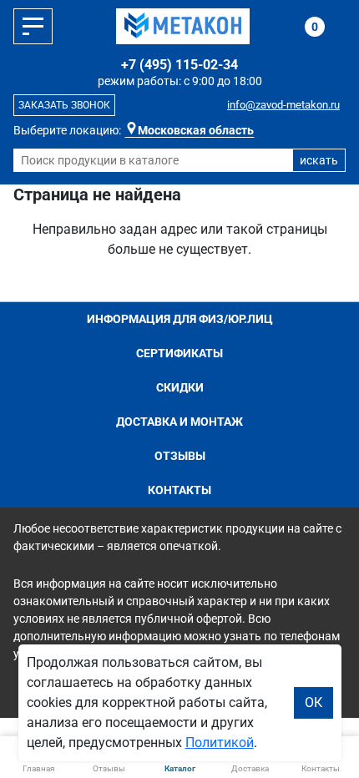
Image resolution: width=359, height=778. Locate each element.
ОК (313, 702)
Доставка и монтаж (179, 421)
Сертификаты (179, 353)
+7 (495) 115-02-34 (179, 65)
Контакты (179, 490)
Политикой (219, 742)
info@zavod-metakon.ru (283, 105)
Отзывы (179, 455)
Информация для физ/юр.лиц (180, 319)
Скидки (180, 387)
